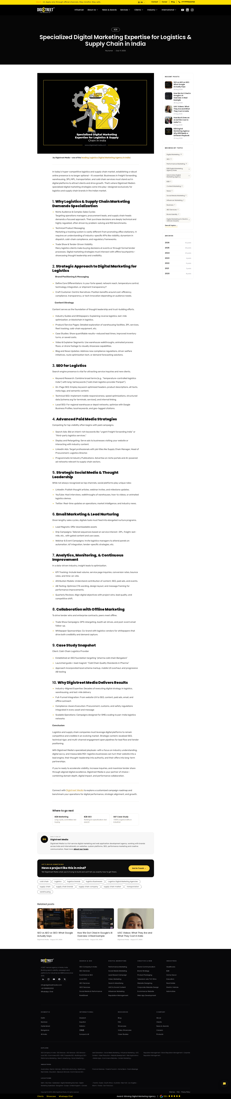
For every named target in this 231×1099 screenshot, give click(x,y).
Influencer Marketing (175, 200)
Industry (151, 10)
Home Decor (171, 975)
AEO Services (172, 210)
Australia (117, 1083)
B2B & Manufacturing (69, 1069)
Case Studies (123, 1034)
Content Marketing (175, 186)
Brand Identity (173, 214)
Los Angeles (132, 1083)
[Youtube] (182, 9)
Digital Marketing (174, 154)
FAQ (119, 1022)
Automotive (170, 991)
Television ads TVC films (146, 979)
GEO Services (84, 987)
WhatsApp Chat (47, 991)
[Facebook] (59, 979)
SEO (169, 159)
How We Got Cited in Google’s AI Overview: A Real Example (94, 934)
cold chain (44, 881)
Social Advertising (77, 1058)
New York (124, 1083)
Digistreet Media (74, 790)
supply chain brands (64, 886)
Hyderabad (45, 1026)
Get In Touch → (139, 868)
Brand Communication (146, 967)
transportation (133, 886)
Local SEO (83, 979)
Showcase (122, 1026)
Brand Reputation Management (172, 1053)
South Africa (108, 1083)
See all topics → (171, 225)
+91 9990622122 (47, 988)
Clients (137, 10)
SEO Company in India (88, 967)
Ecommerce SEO (86, 975)
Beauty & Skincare (63, 1072)
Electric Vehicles (55, 1069)
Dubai (101, 1083)
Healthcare (170, 967)
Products (159, 1034)
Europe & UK (84, 1034)
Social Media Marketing (176, 196)
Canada (84, 1086)
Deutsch (82, 1018)
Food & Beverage (132, 1069)
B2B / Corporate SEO (67, 1055)
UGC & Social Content (117, 987)
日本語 (81, 1030)
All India (44, 1034)
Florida (100, 1086)
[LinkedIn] (43, 979)
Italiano (82, 1026)
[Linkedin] (187, 9)
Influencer (79, 10)
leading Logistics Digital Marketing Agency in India (105, 157)
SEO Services (84, 971)
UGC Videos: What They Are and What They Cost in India (135, 934)
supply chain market (112, 886)
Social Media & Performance (90, 991)
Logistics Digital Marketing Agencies (123, 881)
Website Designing (144, 983)
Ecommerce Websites (109, 1058)
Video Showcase (124, 1030)
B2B (115, 29)
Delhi (43, 1018)
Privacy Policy (185, 1092)
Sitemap (172, 1092)
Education (170, 979)
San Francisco (108, 1086)
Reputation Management (118, 995)
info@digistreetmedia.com (51, 985)
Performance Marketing (177, 164)
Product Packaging (144, 975)
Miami (94, 1086)
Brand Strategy (143, 971)
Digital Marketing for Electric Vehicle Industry (178, 220)
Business (171, 205)
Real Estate (170, 983)
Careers (159, 1030)
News (169, 191)
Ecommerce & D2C (77, 1072)
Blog (119, 1018)
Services (124, 10)
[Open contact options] (224, 1083)
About (158, 1018)
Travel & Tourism (111, 1069)
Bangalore (45, 1030)
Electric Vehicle (172, 987)
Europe (66, 1086)
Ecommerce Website (145, 991)
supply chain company (88, 886)
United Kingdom (75, 1086)
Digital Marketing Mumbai (69, 1083)
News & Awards (109, 10)
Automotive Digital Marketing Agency (178, 176)
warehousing (45, 892)
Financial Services (98, 1069)
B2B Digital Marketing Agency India (178, 169)
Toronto (95, 1083)
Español (82, 1022)
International (168, 10)
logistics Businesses (94, 881)
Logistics (57, 881)
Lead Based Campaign (117, 975)
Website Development (118, 1055)
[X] (65, 979)
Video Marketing (114, 979)
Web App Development (146, 995)
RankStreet (83, 995)
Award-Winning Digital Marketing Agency (136, 1096)
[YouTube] (54, 979)
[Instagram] (192, 9)
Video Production (104, 1055)
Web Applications (132, 1055)
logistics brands (73, 881)
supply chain (45, 886)
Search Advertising (115, 983)
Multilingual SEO (80, 1055)
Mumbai (44, 1022)
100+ (166, 1096)
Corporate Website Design (148, 987)
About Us (91, 10)
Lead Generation (97, 1053)
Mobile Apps (97, 1058)
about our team (81, 849)
